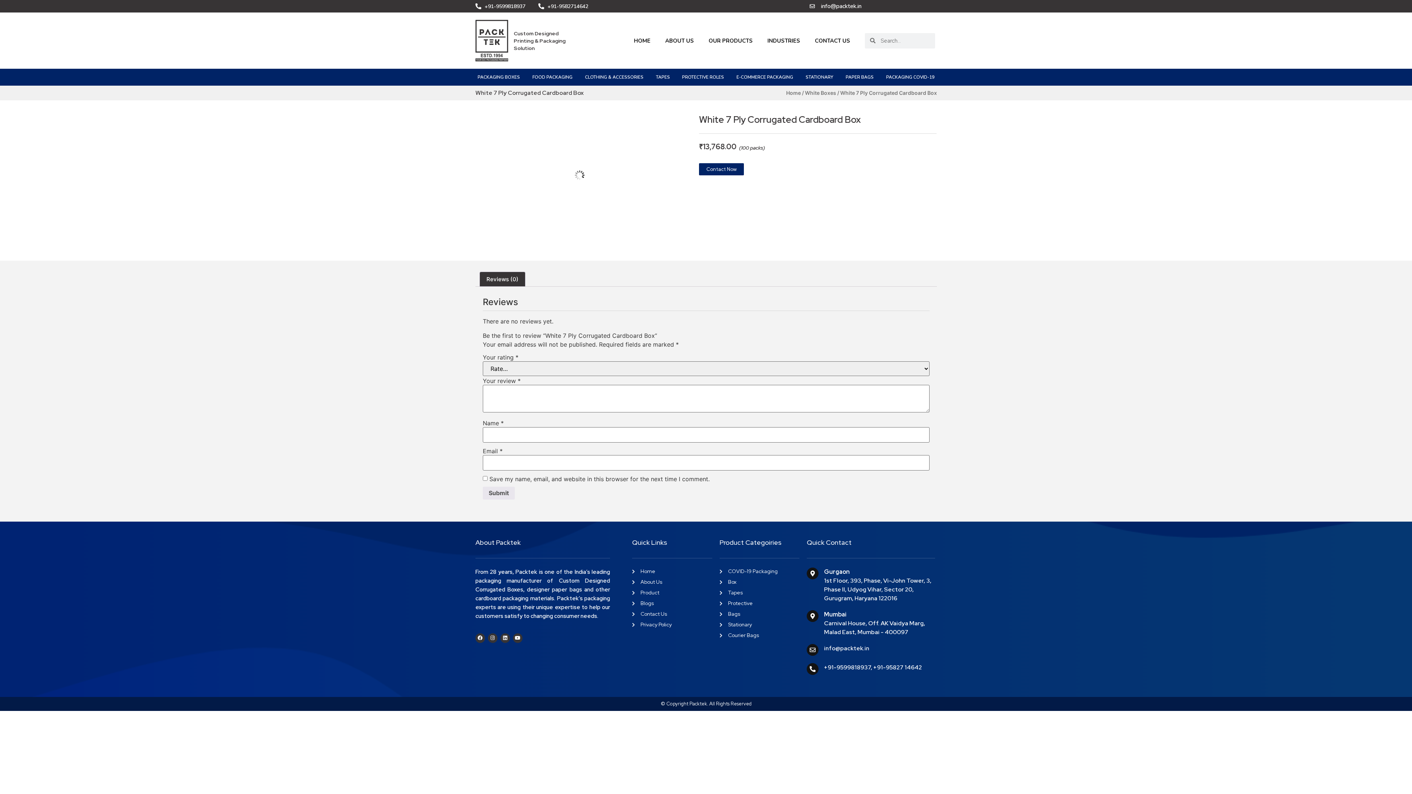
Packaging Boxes (499, 77)
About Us (679, 40)
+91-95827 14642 (897, 667)
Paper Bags (860, 77)
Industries (783, 40)
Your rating (500, 357)
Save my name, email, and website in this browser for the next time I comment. (599, 479)
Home (642, 40)
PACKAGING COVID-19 (910, 77)
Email (493, 451)
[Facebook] (480, 638)
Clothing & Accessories (614, 77)
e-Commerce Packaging (765, 77)
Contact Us (832, 40)
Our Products (731, 40)
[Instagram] (493, 638)
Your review (502, 381)
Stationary (819, 77)
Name (493, 423)
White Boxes (820, 93)
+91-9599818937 (847, 667)
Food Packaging (552, 77)
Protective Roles (703, 77)
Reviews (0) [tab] (502, 279)
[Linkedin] (505, 638)
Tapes (663, 77)
